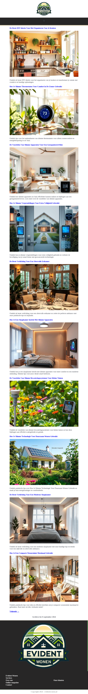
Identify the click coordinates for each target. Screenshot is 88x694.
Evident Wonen (12, 676)
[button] (44, 21)
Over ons (9, 680)
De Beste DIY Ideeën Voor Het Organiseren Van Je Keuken (33, 28)
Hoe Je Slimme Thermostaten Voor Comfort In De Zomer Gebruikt (36, 86)
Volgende (14, 611)
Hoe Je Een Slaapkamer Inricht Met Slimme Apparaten (31, 320)
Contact (9, 685)
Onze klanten (59, 680)
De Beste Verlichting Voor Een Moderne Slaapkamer (30, 495)
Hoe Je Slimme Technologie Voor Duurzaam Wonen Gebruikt (34, 436)
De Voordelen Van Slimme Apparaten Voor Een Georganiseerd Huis (36, 145)
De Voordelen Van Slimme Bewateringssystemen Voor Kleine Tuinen (36, 378)
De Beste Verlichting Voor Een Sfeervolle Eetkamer (30, 261)
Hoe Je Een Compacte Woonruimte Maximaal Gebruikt (31, 553)
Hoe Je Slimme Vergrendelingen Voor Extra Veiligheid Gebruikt (34, 203)
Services (9, 678)
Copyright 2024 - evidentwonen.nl (44, 692)
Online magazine (12, 683)
